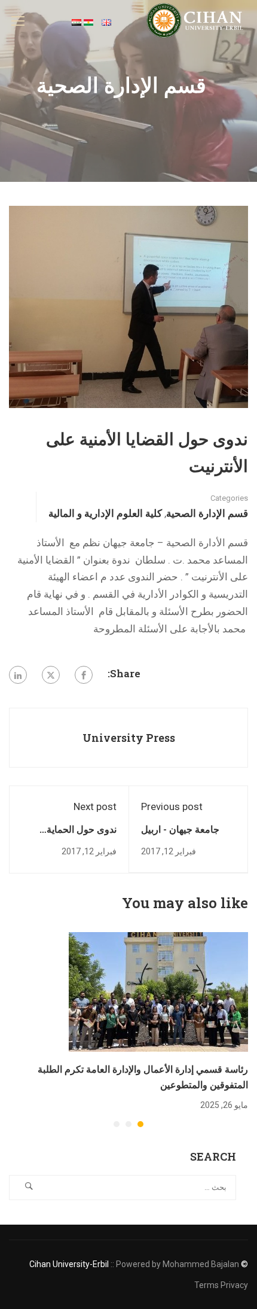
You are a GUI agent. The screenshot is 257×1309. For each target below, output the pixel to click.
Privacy (234, 1285)
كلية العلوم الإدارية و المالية (105, 513)
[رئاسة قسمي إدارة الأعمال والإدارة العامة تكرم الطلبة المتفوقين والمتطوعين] (158, 991)
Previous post (172, 806)
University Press (128, 737)
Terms (206, 1285)
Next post (95, 806)
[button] (140, 1124)
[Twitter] (51, 675)
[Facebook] (84, 675)
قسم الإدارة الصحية (207, 513)
